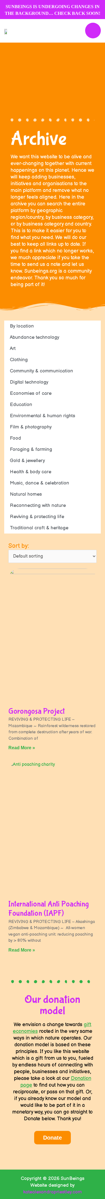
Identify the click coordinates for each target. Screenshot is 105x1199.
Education (21, 404)
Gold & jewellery (27, 460)
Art (13, 348)
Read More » (21, 747)
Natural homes (26, 494)
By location (22, 326)
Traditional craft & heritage (39, 528)
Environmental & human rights (42, 416)
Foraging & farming (31, 449)
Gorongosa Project (36, 711)
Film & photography (31, 427)
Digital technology (29, 382)
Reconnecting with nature (38, 505)
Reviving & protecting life (37, 517)
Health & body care (30, 472)
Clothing (19, 360)
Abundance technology (34, 337)
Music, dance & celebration (39, 483)
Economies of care (31, 393)
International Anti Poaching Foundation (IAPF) (48, 908)
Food (15, 438)
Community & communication (41, 371)
